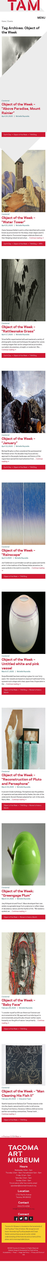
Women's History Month (28, 917)
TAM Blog (33, 134)
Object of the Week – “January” (18, 440)
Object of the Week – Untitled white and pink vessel (20, 663)
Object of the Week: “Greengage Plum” (18, 893)
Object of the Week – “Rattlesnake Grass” (18, 328)
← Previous (6, 1136)
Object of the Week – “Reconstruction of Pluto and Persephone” (22, 779)
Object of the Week (20, 134)
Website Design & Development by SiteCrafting (23, 1250)
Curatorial (5, 101)
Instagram (26, 1218)
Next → (18, 1136)
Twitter (21, 1218)
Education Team (25, 1099)
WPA (40, 244)
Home (4, 21)
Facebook (16, 1218)
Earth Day (7, 134)
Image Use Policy (24, 1252)
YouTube (31, 1218)
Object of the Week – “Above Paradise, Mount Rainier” (21, 108)
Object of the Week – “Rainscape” (18, 552)
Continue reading (36, 238)
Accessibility (7, 1252)
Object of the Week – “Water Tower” (18, 219)
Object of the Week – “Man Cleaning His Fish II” (23, 1093)
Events (10, 21)
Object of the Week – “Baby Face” (18, 1002)
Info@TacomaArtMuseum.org (23, 1209)
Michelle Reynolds (22, 116)
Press (14, 1252)
